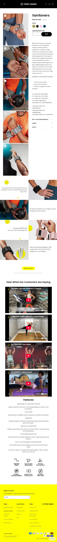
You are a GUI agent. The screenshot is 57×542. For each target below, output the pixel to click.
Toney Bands (42, 538)
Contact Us (33, 507)
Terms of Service (8, 519)
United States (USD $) (10, 536)
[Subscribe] (28, 497)
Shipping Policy (34, 511)
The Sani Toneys (8, 511)
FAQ (18, 517)
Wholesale (20, 507)
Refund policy (7, 523)
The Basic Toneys (6, 515)
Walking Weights (8, 507)
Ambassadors (21, 511)
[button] (4, 4)
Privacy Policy (33, 519)
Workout (19, 514)
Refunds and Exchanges (33, 515)
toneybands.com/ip (35, 526)
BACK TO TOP (28, 268)
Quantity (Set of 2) (38, 31)
